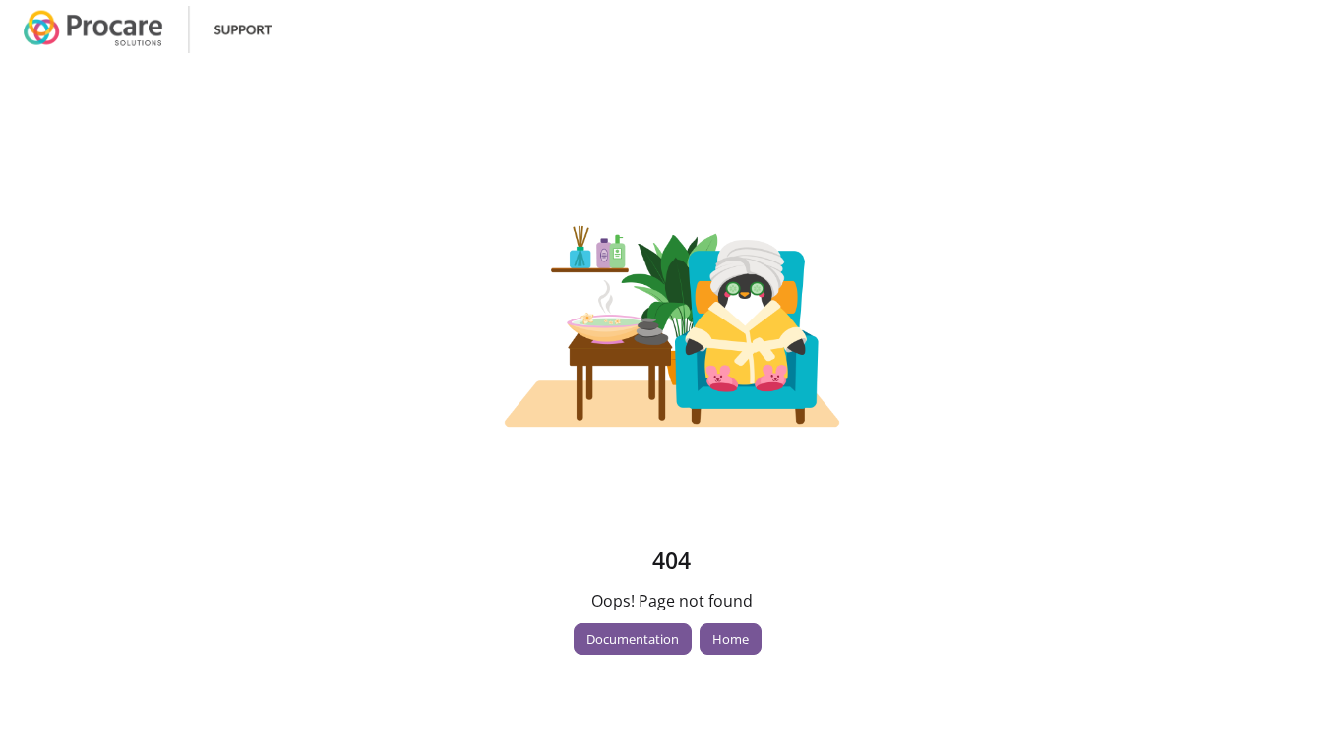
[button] (1299, 706)
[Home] (148, 29)
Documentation (632, 639)
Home (730, 639)
